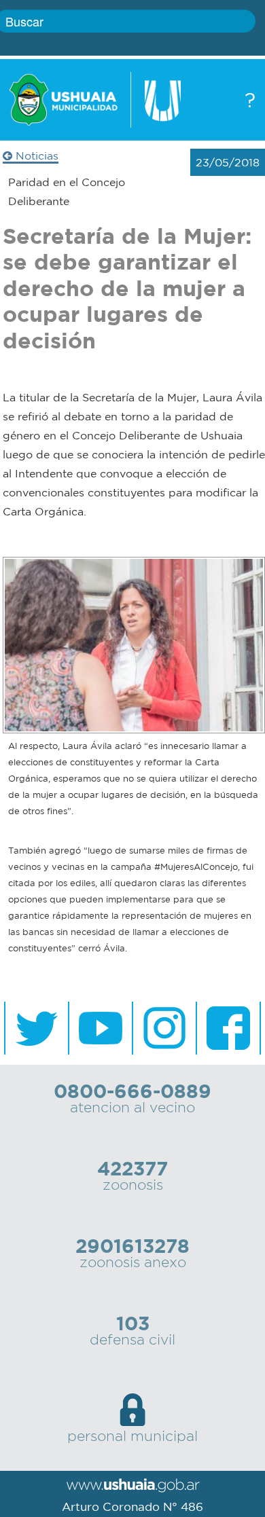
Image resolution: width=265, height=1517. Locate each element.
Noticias (35, 155)
